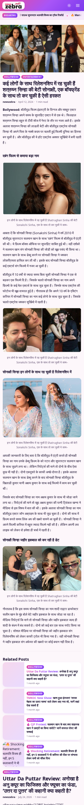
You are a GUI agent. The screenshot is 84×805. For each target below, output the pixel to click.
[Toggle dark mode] (69, 5)
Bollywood (11, 76)
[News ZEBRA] (33, 5)
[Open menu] (78, 5)
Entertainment (32, 76)
